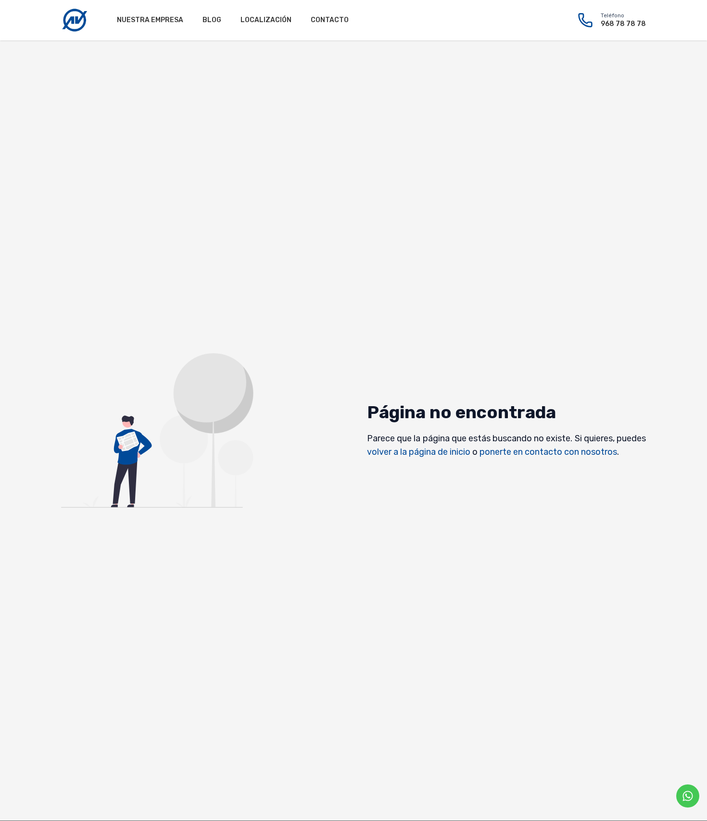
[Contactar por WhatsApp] (687, 796)
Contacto (330, 20)
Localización (265, 20)
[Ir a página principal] (74, 20)
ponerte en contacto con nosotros (548, 452)
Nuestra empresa (150, 20)
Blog (211, 20)
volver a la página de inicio (418, 452)
